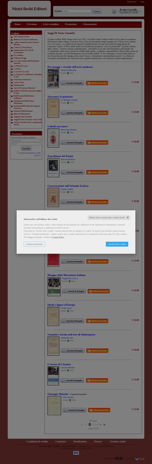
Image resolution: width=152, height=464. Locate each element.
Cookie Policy (58, 237)
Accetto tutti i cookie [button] (117, 244)
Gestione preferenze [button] (34, 244)
